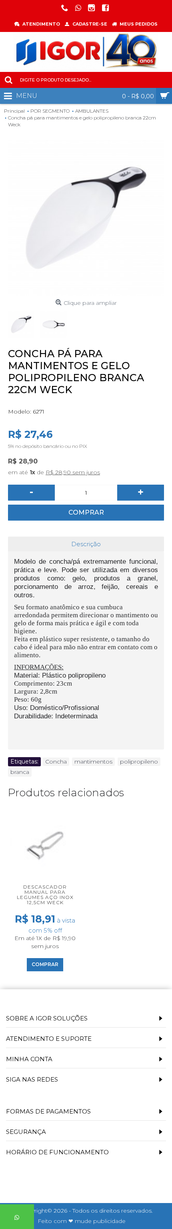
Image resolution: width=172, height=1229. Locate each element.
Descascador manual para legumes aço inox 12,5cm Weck (45, 895)
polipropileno (139, 761)
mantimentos (93, 761)
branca (19, 772)
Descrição (86, 544)
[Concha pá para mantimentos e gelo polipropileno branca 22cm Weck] (86, 218)
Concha (56, 761)
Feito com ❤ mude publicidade (82, 1221)
